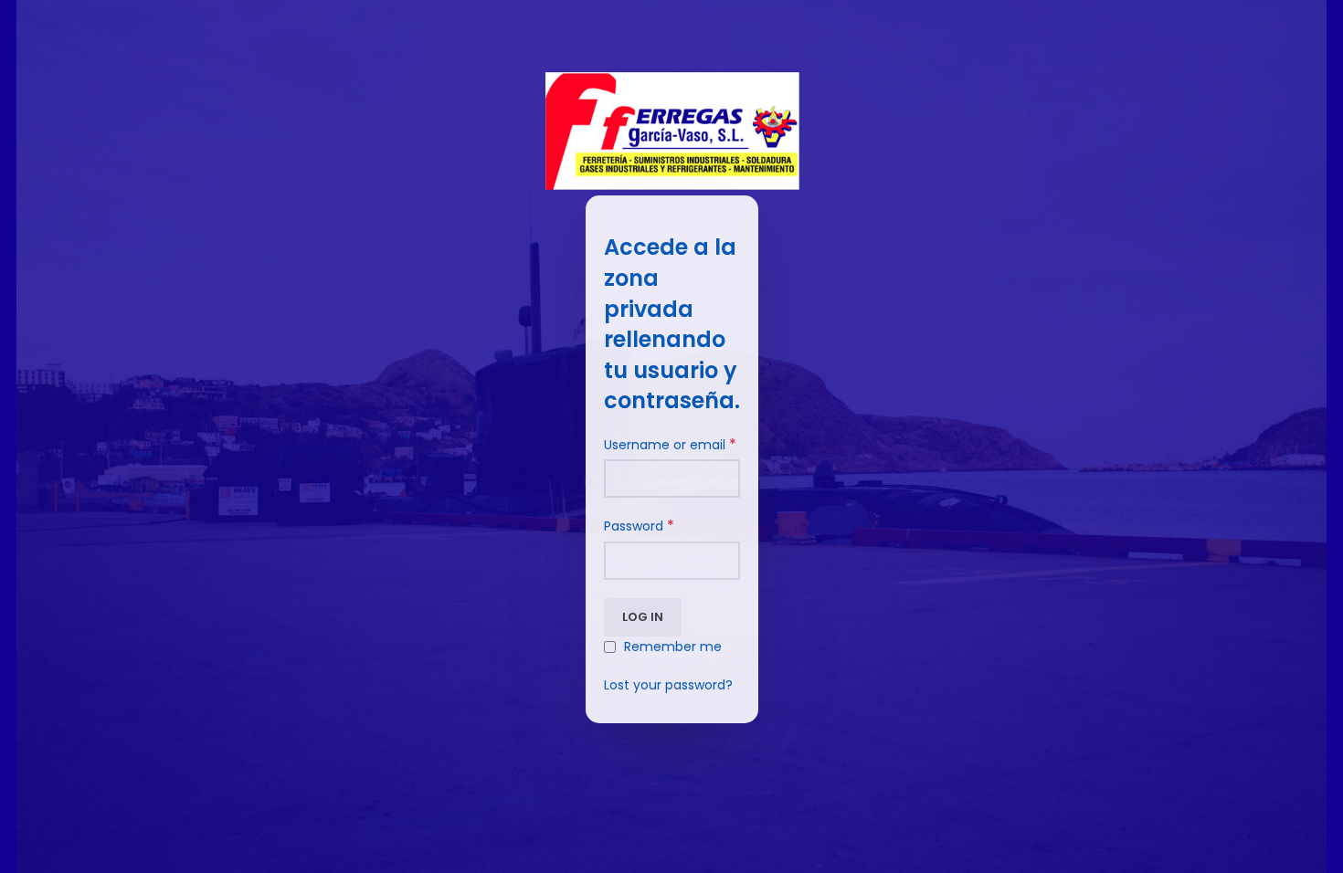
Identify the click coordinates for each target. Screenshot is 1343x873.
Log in (642, 617)
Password (639, 526)
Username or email (670, 445)
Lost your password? (668, 685)
